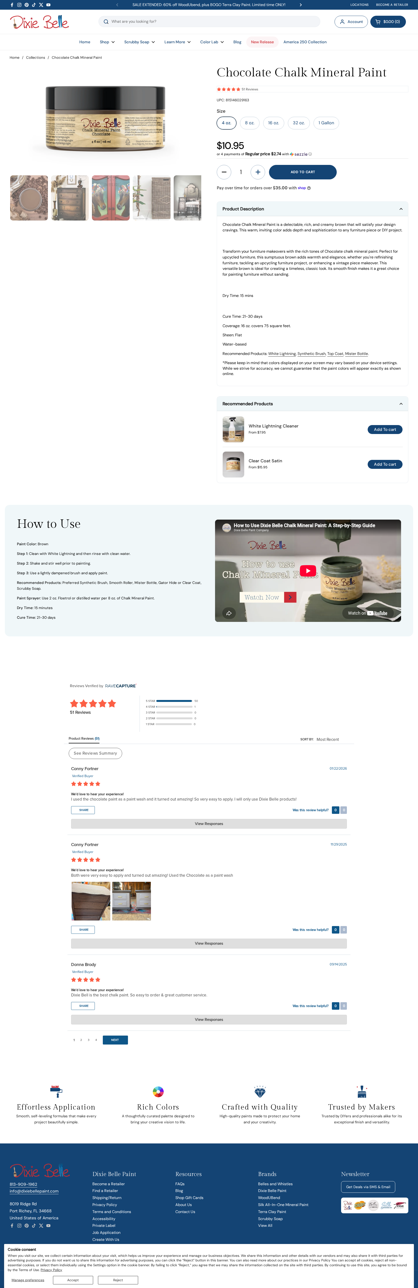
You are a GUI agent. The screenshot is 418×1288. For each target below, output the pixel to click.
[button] (388, 22)
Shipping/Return (106, 1197)
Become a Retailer (108, 1183)
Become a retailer (392, 5)
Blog (179, 1190)
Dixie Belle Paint (272, 1190)
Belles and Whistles (275, 1183)
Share (84, 810)
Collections (35, 57)
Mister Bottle (356, 353)
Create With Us (105, 1239)
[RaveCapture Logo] (119, 686)
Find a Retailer (105, 1190)
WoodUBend (269, 1197)
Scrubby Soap (270, 1218)
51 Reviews (250, 89)
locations (360, 5)
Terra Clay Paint (272, 1211)
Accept (73, 1280)
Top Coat (335, 353)
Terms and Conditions (111, 1211)
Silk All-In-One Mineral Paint (283, 1204)
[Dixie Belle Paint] (39, 22)
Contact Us (185, 1211)
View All (265, 1225)
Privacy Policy (51, 1270)
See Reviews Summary (95, 753)
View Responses (209, 823)
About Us (183, 1204)
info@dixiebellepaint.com (34, 1191)
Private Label (103, 1225)
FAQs (180, 1183)
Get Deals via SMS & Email (368, 1187)
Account (355, 21)
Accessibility (103, 1218)
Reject (118, 1280)
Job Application (106, 1232)
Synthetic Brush (312, 353)
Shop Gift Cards (189, 1197)
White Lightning (282, 353)
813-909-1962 (23, 1184)
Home (14, 57)
